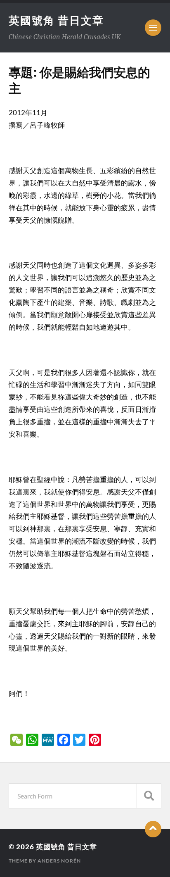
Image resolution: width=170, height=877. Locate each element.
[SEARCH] (149, 795)
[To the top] (153, 829)
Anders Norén (59, 861)
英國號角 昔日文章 (56, 20)
